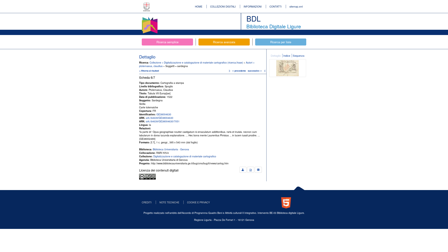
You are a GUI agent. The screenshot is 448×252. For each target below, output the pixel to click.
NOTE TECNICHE (169, 202)
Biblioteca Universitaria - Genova (171, 149)
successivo (254, 70)
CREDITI (147, 202)
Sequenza (298, 55)
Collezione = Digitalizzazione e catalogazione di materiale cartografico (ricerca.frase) (197, 62)
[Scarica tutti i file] (242, 170)
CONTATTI (276, 6)
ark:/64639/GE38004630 (159, 118)
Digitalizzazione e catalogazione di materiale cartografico (184, 156)
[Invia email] (258, 170)
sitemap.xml (296, 6)
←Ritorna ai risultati (149, 70)
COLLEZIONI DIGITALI (223, 6)
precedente (240, 70)
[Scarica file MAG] (250, 170)
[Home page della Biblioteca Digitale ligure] (149, 17)
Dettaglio (276, 55)
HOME (198, 6)
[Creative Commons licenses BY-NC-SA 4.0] (147, 176)
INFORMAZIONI (253, 6)
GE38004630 (163, 114)
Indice (286, 55)
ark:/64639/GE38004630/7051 (163, 121)
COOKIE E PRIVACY (198, 202)
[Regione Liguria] (146, 4)
